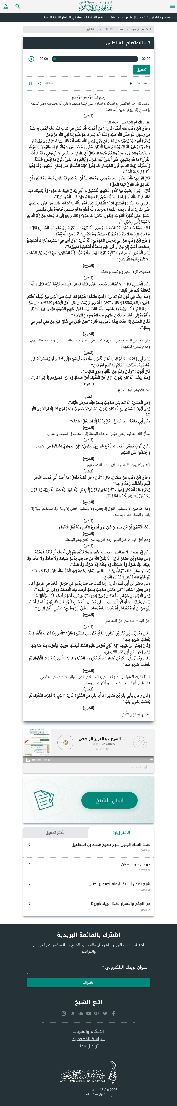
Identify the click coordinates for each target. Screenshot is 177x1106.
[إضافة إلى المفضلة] (30, 83)
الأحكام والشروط (88, 1031)
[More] (39, 83)
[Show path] (121, 29)
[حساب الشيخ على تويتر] (105, 1013)
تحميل (141, 69)
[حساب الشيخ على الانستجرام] (63, 1013)
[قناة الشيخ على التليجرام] (72, 1013)
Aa (138, 83)
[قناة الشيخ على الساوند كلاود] (80, 1013)
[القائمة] (172, 6)
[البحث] (18, 6)
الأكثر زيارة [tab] (121, 832)
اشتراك (88, 982)
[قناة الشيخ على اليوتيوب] (88, 1013)
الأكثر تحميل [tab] (56, 832)
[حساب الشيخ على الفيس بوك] (113, 1013)
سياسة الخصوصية (88, 1039)
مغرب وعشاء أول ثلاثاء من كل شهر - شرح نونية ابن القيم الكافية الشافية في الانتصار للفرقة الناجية (107, 17)
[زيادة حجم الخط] (130, 83)
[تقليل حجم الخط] (145, 83)
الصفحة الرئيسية (141, 29)
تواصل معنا (88, 1046)
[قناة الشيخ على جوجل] (96, 1013)
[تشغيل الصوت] (31, 58)
